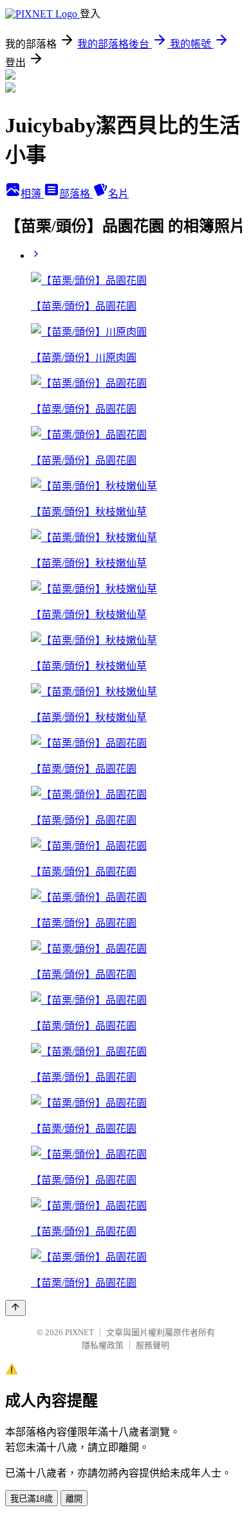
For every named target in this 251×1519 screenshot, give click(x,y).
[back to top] (15, 1308)
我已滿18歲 (31, 1499)
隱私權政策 (103, 1345)
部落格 (76, 193)
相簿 (32, 193)
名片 (118, 193)
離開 (74, 1499)
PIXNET (79, 1332)
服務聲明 (152, 1345)
